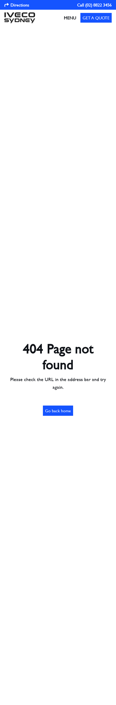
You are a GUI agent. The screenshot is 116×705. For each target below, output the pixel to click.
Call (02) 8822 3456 (94, 5)
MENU (70, 18)
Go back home (58, 410)
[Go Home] (19, 18)
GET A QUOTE (96, 18)
